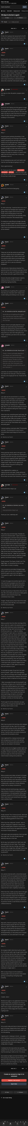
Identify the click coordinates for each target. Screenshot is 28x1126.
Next (23, 28)
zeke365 (7, 184)
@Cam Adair (21, 170)
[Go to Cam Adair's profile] (2, 90)
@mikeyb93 (4, 172)
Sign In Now (14, 1084)
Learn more (3, 2)
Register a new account (14, 1080)
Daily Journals (15, 22)
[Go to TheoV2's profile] (2, 22)
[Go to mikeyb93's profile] (2, 104)
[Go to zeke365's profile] (2, 185)
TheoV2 (5, 22)
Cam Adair (7, 89)
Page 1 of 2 (13, 28)
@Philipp (11, 172)
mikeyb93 (7, 103)
